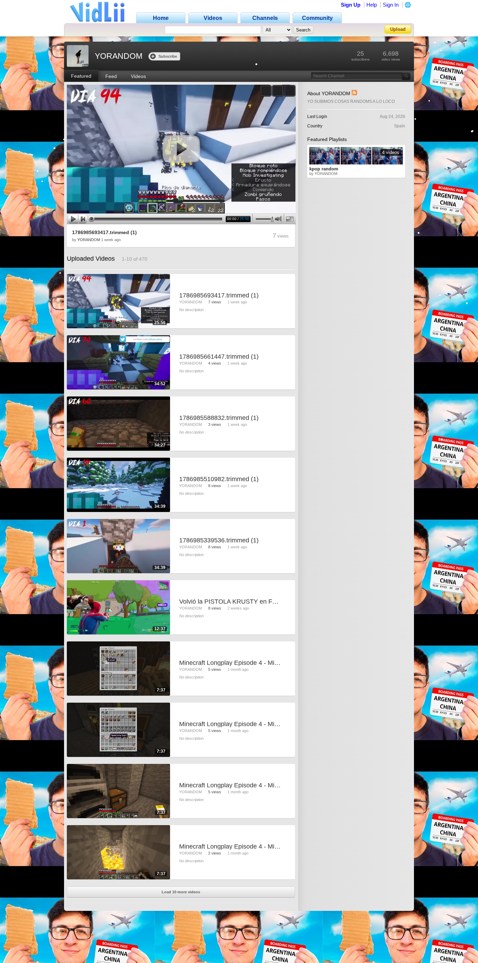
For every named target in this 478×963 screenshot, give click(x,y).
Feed (111, 76)
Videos (138, 76)
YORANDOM (88, 240)
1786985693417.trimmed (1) (104, 232)
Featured (81, 76)
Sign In (391, 5)
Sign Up (350, 5)
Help (371, 5)
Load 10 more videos (181, 892)
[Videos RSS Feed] (354, 93)
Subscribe (168, 56)
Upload (398, 29)
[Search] (406, 76)
